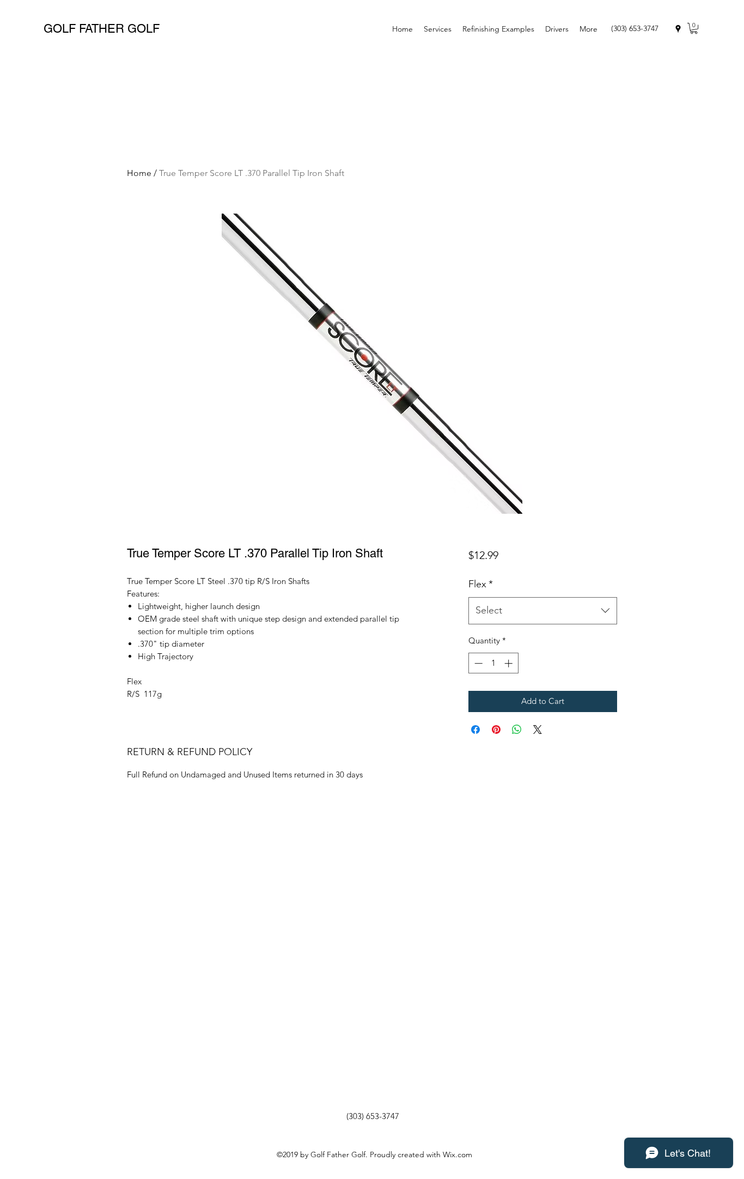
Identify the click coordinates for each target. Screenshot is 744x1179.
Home (139, 173)
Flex (480, 584)
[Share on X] (537, 729)
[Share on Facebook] (475, 729)
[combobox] (542, 610)
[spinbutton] (493, 663)
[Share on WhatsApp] (516, 729)
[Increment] (509, 663)
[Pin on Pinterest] (496, 729)
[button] (693, 28)
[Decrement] (477, 663)
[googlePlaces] (678, 28)
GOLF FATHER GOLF (102, 28)
